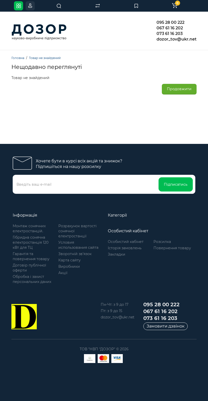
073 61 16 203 (170, 33)
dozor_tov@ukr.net (177, 39)
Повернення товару (172, 248)
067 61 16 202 (170, 28)
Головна (17, 58)
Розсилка (162, 241)
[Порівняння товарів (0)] (97, 6)
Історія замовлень (125, 248)
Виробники (69, 266)
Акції (62, 273)
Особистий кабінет (126, 241)
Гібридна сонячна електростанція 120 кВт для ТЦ (30, 242)
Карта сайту (69, 260)
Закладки (116, 254)
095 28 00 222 (170, 22)
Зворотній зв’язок (75, 254)
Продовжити (179, 89)
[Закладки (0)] (136, 6)
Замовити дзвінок (165, 326)
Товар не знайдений (45, 58)
